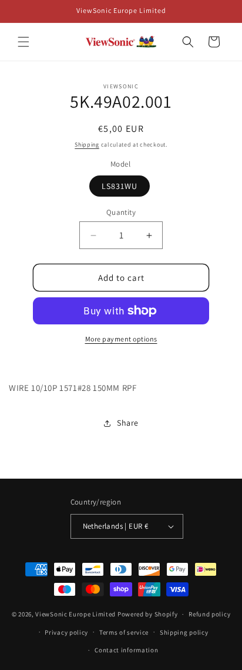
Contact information (126, 650)
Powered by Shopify (147, 614)
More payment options (121, 338)
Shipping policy (184, 632)
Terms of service (124, 632)
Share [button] (128, 422)
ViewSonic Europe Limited (75, 614)
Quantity (121, 212)
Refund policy (209, 614)
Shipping (87, 144)
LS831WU (119, 186)
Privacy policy (66, 632)
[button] (23, 42)
